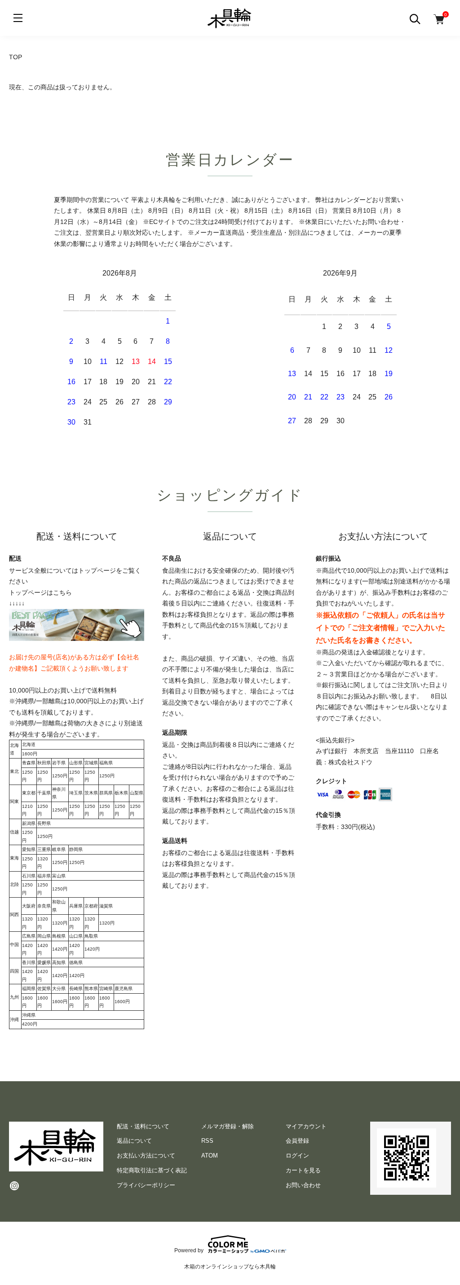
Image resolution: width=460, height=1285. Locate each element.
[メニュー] (18, 18)
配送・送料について (143, 1126)
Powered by (188, 1250)
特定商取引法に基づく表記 (152, 1170)
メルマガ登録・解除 (227, 1126)
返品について (134, 1140)
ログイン (297, 1155)
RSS (207, 1140)
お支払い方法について (146, 1155)
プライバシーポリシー (146, 1185)
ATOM (209, 1155)
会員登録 (297, 1140)
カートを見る (303, 1170)
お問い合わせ (303, 1185)
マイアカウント (306, 1126)
